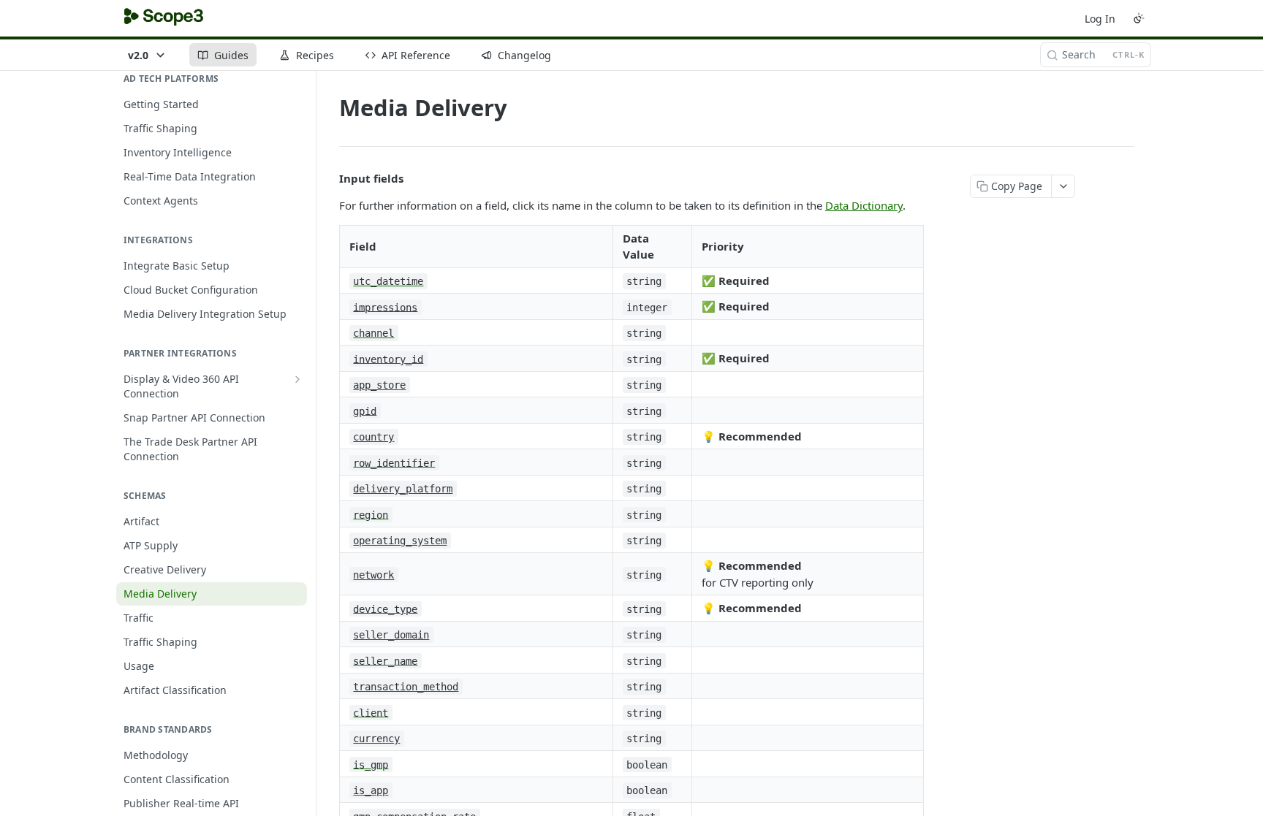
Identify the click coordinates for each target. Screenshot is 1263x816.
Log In (1100, 19)
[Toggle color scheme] (1138, 18)
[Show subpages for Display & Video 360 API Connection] (297, 379)
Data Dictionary (864, 205)
